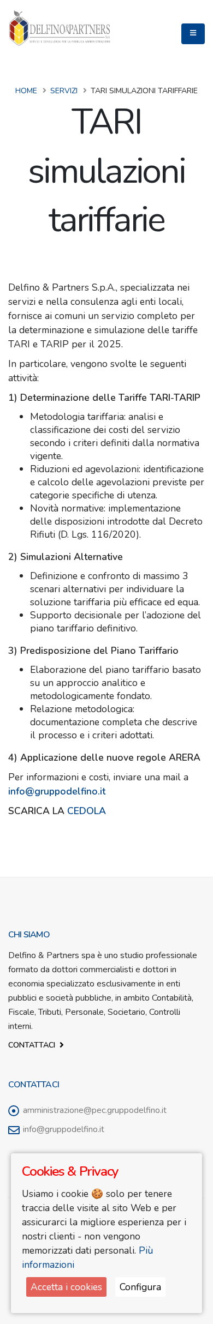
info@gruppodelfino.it (63, 1129)
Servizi (64, 91)
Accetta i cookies (66, 1286)
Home (26, 91)
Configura (140, 1286)
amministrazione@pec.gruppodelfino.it (95, 1110)
